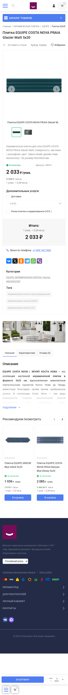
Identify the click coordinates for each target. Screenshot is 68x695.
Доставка (16, 196)
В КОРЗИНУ (22, 679)
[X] (15, 261)
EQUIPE (45, 26)
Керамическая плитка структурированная (29, 294)
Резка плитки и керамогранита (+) (31, 211)
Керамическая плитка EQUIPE (22, 301)
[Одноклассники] (21, 261)
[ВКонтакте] (9, 261)
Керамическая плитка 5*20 (21, 308)
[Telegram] (27, 261)
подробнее (10, 407)
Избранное (61, 45)
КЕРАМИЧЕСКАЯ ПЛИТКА (26, 26)
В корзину (18, 497)
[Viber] (39, 261)
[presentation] (11, 89)
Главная (7, 26)
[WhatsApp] (33, 261)
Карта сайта (45, 572)
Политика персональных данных (19, 572)
